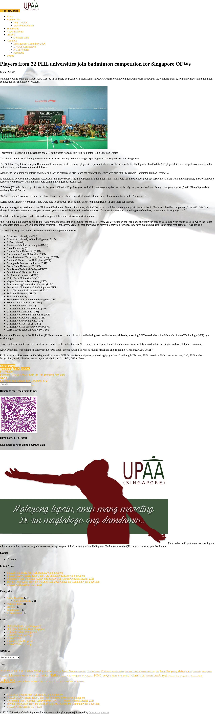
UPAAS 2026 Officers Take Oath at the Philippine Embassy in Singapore (46, 575)
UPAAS (25, 368)
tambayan (161, 675)
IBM (157, 671)
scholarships (135, 675)
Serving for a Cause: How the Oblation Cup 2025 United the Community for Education (53, 581)
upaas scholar (23, 681)
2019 (23, 671)
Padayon (62, 676)
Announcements (22, 600)
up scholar (70, 681)
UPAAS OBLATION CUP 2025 (24, 584)
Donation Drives (131, 671)
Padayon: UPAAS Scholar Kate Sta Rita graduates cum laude (32, 373)
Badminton (6, 368)
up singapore (79, 681)
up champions (42, 681)
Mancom (15, 675)
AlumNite (47, 671)
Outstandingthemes (99, 712)
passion (80, 675)
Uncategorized (7, 365)
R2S (124, 676)
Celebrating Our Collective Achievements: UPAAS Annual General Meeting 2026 (50, 578)
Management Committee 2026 (29, 43)
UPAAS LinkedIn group (20, 641)
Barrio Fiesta (68, 671)
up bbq (34, 681)
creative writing (118, 671)
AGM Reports (21, 49)
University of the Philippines (22, 632)
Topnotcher (185, 676)
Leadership (197, 671)
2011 (3, 671)
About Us (12, 40)
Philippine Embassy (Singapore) (24, 626)
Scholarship (13, 28)
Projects (11, 34)
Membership (13, 19)
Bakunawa (57, 671)
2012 (10, 671)
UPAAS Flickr (15, 638)
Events (10, 55)
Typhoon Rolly (197, 676)
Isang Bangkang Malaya (172, 671)
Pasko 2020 (71, 676)
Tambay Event (175, 676)
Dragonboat (143, 671)
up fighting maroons (57, 681)
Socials (149, 675)
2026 (30, 671)
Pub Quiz (106, 675)
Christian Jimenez (93, 671)
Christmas (106, 671)
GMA (16, 368)
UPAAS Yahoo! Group (19, 644)
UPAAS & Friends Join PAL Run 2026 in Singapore (35, 572)
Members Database (23, 25)
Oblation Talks (21, 37)
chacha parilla (80, 671)
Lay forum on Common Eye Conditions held (24, 379)
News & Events (15, 31)
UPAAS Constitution (24, 46)
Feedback (18, 52)
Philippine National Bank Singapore (26, 629)
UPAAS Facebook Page (20, 635)
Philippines (89, 676)
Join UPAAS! (20, 22)
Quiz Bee (117, 675)
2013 (17, 671)
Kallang (189, 671)
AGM (37, 671)
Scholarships (13, 609)
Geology (151, 671)
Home (10, 16)
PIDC (97, 675)
